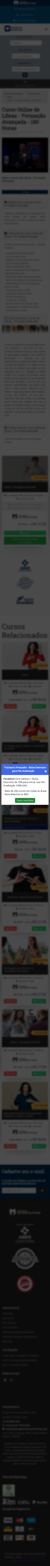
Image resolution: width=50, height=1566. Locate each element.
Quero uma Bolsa (25, 800)
